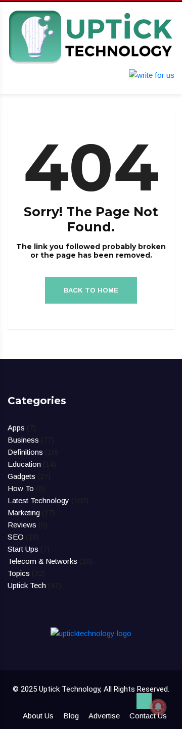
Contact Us (148, 715)
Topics (19, 573)
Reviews (22, 524)
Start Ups (23, 549)
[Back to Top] (144, 701)
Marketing (24, 512)
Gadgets (21, 476)
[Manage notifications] (158, 707)
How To (21, 488)
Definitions (25, 452)
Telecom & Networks (42, 561)
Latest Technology (38, 500)
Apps (16, 427)
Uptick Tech (27, 585)
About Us (38, 715)
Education (24, 464)
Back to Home (91, 290)
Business (23, 439)
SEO (16, 536)
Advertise (104, 715)
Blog (71, 715)
